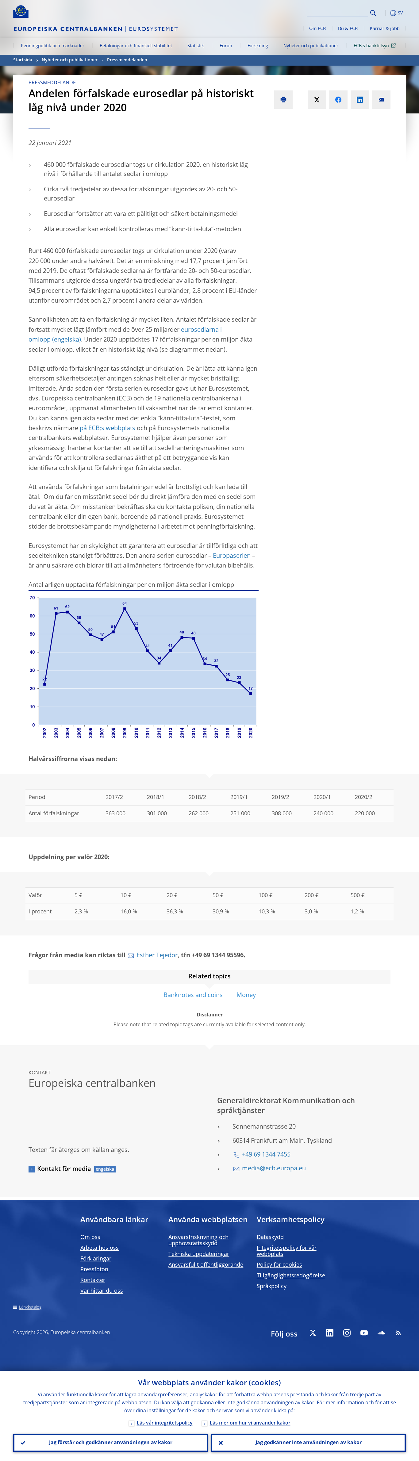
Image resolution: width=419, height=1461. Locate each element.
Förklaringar (95, 1259)
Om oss (90, 1237)
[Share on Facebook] (338, 99)
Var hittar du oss (101, 1291)
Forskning (258, 46)
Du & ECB (348, 29)
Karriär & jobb (385, 29)
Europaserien (232, 556)
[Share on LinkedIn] (360, 99)
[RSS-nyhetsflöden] (398, 1332)
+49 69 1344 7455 (266, 1155)
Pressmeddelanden (127, 60)
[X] (312, 1332)
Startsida (22, 60)
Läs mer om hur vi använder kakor (250, 1423)
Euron (226, 46)
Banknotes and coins (193, 995)
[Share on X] (317, 99)
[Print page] (283, 99)
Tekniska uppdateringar (198, 1254)
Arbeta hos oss (99, 1248)
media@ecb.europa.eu (274, 1169)
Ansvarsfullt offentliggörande (205, 1265)
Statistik (195, 46)
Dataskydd (270, 1237)
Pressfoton (94, 1269)
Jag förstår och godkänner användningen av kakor (110, 1442)
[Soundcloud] (381, 1332)
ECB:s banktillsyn (371, 46)
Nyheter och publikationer (310, 46)
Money (246, 995)
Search (373, 13)
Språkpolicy (271, 1286)
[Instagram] (347, 1332)
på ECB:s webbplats (107, 429)
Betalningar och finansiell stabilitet (136, 46)
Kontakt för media (64, 1169)
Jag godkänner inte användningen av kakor (309, 1442)
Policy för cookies (279, 1265)
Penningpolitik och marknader (52, 46)
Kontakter (92, 1280)
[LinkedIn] (329, 1332)
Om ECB (317, 29)
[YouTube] (364, 1332)
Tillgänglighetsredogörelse (291, 1276)
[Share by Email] (381, 99)
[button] (384, 13)
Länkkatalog (30, 1307)
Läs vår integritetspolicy (165, 1423)
